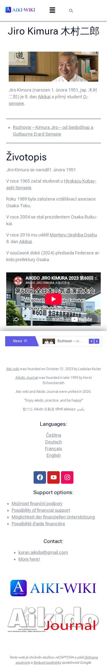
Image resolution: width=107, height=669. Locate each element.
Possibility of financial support (41, 510)
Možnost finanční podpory (37, 503)
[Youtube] (53, 477)
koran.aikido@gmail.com (43, 552)
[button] (52, 10)
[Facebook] (40, 477)
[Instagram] (67, 477)
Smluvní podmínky (47, 663)
